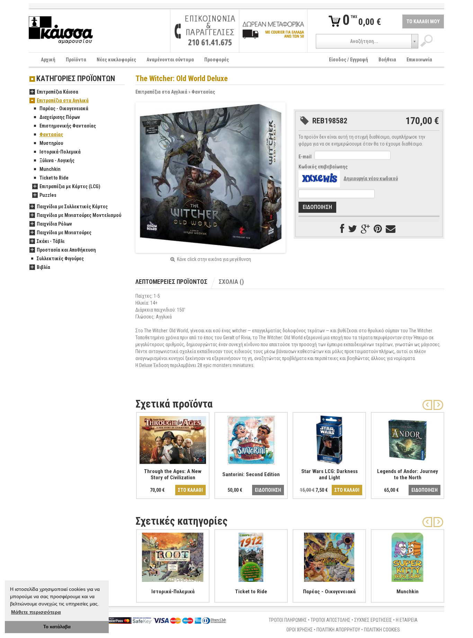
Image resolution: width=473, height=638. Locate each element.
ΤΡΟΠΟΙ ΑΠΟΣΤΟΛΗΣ (330, 620)
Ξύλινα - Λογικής (56, 160)
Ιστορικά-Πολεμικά (60, 152)
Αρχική (48, 59)
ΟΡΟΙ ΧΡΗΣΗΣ (299, 629)
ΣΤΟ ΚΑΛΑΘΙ (190, 490)
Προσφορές (216, 59)
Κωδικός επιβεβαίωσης (323, 166)
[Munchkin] (408, 556)
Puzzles (47, 195)
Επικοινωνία (419, 59)
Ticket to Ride (54, 178)
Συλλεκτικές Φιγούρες (60, 258)
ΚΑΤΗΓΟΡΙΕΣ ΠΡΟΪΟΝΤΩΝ (75, 79)
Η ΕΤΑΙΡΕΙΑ (407, 620)
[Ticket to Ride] (251, 556)
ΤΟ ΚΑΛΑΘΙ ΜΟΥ (423, 21)
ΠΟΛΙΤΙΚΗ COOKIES (382, 629)
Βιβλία (43, 267)
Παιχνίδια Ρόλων (54, 224)
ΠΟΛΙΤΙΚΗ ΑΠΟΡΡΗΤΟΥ (338, 629)
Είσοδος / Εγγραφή (348, 59)
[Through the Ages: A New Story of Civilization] (173, 439)
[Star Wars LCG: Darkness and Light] (329, 439)
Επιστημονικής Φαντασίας (67, 126)
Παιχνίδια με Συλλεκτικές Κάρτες (72, 206)
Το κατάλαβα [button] (57, 626)
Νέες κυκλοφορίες (116, 59)
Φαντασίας (203, 92)
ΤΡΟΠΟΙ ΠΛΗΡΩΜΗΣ (288, 620)
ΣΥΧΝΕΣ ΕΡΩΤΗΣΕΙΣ (373, 620)
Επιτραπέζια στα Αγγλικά (161, 92)
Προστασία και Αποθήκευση (66, 250)
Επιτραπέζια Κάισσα (57, 92)
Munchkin (50, 169)
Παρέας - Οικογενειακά (63, 108)
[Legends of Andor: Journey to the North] (408, 439)
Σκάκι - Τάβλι (50, 241)
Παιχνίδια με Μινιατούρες (64, 232)
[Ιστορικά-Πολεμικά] (173, 556)
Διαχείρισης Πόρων (59, 117)
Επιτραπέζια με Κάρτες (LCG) (69, 186)
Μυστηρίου (51, 143)
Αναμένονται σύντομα (170, 59)
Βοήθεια (387, 59)
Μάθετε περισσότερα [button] (36, 612)
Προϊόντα (76, 59)
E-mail (305, 156)
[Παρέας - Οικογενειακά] (329, 556)
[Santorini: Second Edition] (251, 439)
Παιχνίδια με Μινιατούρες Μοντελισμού (79, 215)
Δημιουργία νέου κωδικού (370, 178)
